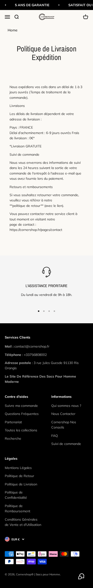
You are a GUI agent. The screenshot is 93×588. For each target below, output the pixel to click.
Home (12, 30)
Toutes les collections (21, 430)
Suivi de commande (66, 444)
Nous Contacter (63, 414)
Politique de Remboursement (17, 508)
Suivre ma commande (21, 406)
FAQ (54, 436)
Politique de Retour (19, 476)
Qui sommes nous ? (66, 406)
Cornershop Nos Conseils (63, 424)
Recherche (13, 438)
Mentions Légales (18, 468)
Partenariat (13, 422)
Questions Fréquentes (22, 414)
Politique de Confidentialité (16, 495)
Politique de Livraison (21, 484)
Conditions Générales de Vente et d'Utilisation (23, 522)
